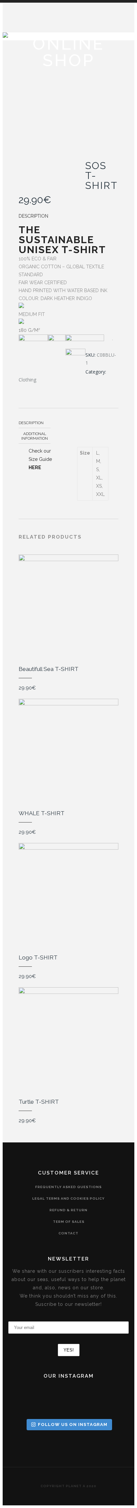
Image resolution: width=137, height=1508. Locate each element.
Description (31, 423)
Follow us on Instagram (72, 1424)
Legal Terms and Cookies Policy (68, 1198)
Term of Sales (68, 1221)
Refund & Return (68, 1210)
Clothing (27, 380)
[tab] (35, 422)
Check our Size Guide (40, 459)
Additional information (34, 436)
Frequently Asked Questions (68, 1187)
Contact (68, 1233)
